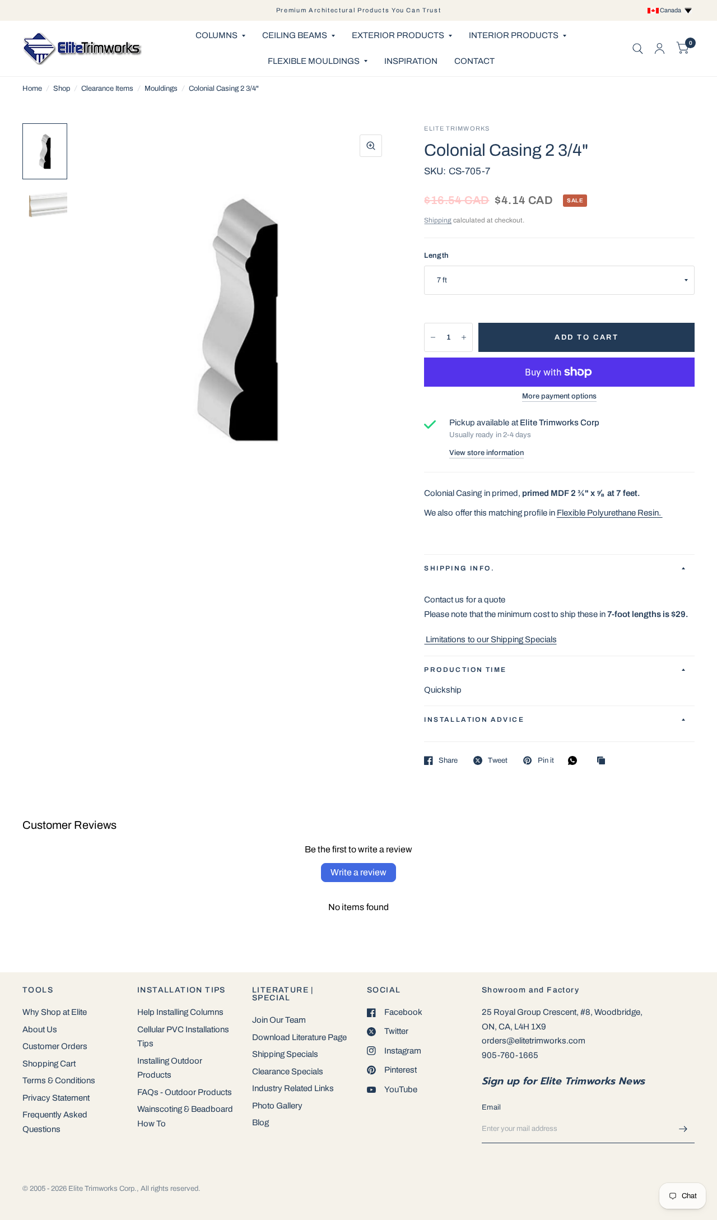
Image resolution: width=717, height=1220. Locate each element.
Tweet (498, 760)
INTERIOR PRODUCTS (513, 35)
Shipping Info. (459, 568)
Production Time (465, 670)
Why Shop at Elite (54, 1012)
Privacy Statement (56, 1097)
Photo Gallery (277, 1105)
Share (448, 760)
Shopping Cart (49, 1063)
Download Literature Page (299, 1037)
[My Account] (660, 48)
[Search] (638, 48)
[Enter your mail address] (683, 1128)
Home (32, 88)
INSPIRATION (410, 61)
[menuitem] (220, 36)
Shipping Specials (285, 1054)
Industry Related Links (293, 1088)
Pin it (545, 760)
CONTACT (474, 61)
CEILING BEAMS (294, 35)
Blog (260, 1122)
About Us (39, 1029)
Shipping (437, 220)
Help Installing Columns (180, 1012)
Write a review (358, 872)
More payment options (559, 396)
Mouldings (161, 88)
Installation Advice (474, 719)
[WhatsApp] (575, 760)
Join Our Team (279, 1019)
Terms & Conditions (58, 1080)
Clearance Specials (287, 1071)
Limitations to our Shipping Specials (490, 639)
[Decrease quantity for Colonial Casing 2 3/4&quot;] (433, 337)
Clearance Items (107, 88)
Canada (672, 10)
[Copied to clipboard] (604, 761)
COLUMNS (216, 35)
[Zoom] (371, 145)
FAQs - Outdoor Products (184, 1092)
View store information (486, 453)
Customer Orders (54, 1046)
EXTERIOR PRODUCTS (398, 35)
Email (491, 1107)
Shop (61, 88)
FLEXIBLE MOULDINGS (314, 61)
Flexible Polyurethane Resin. (610, 512)
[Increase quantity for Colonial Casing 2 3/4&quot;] (463, 337)
